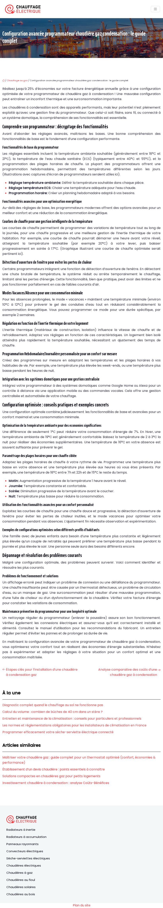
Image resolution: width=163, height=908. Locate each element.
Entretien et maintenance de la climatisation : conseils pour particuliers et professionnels (71, 718)
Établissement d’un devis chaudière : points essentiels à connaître (53, 769)
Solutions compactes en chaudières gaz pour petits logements (51, 776)
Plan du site (81, 905)
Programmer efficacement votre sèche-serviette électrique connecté (58, 732)
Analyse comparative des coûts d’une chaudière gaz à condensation (127, 672)
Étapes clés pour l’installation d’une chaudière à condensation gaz (42, 672)
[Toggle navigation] (155, 9)
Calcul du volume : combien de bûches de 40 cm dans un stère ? (52, 711)
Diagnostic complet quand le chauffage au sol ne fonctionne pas (52, 705)
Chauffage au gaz (17, 80)
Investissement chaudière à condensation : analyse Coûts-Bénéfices (55, 783)
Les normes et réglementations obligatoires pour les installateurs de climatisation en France (74, 725)
